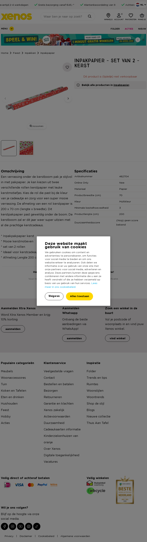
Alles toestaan (79, 296)
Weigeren (54, 296)
